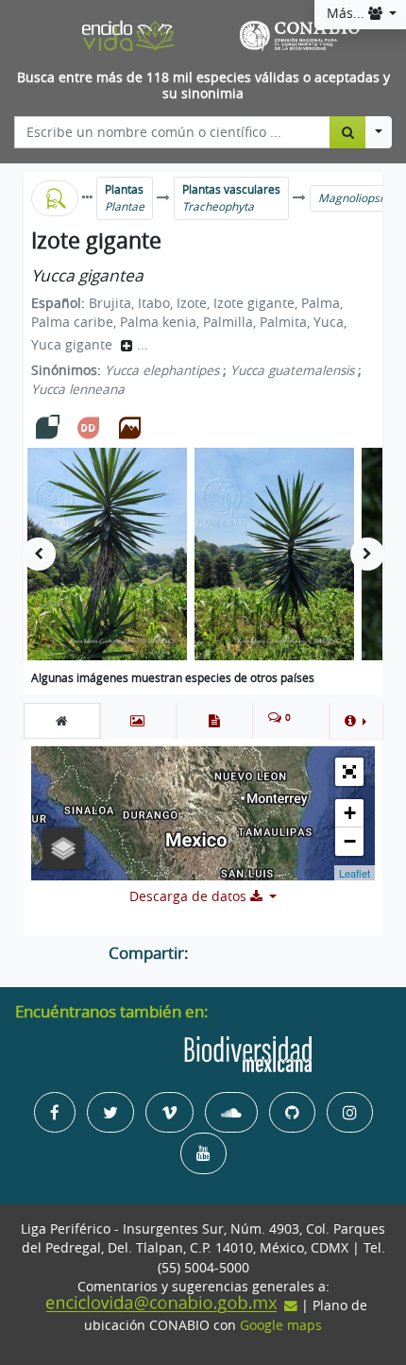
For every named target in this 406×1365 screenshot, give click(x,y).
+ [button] (350, 813)
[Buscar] (348, 132)
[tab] (62, 721)
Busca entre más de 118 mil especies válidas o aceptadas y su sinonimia (203, 85)
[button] (355, 721)
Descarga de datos (189, 896)
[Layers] (63, 848)
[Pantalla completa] (349, 772)
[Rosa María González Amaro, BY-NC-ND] (107, 554)
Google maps (281, 1325)
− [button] (350, 841)
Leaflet (354, 872)
